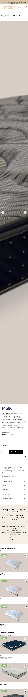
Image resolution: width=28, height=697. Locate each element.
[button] (25, 456)
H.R (9, 17)
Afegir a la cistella (15, 452)
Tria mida (6, 445)
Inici (2, 15)
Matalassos (7, 15)
